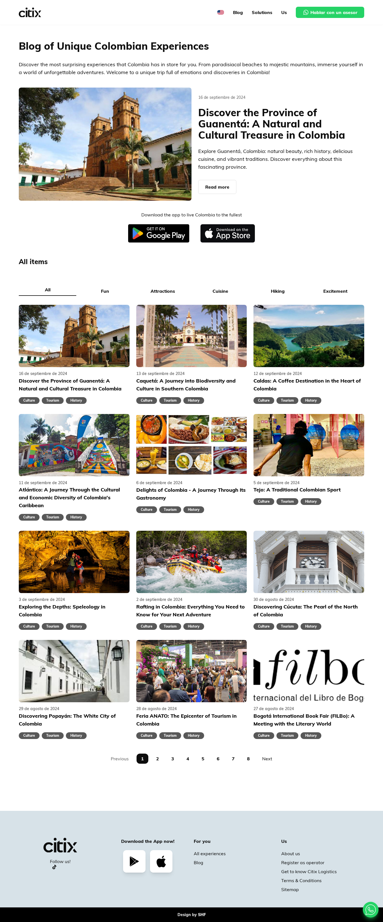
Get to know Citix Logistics (309, 871)
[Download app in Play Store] (134, 861)
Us (284, 12)
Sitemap (290, 889)
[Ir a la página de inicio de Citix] (30, 12)
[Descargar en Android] (158, 233)
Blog (238, 12)
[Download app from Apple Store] (161, 861)
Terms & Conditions (301, 880)
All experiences (210, 853)
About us (290, 853)
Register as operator (302, 862)
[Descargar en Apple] (227, 233)
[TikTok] (54, 867)
